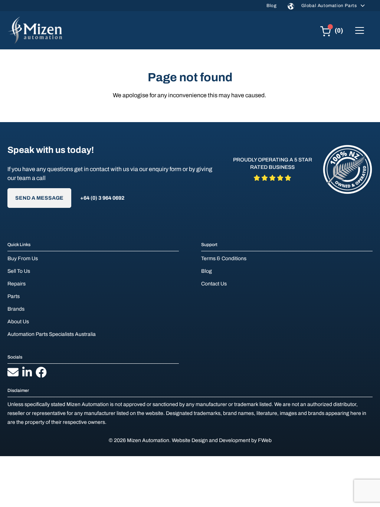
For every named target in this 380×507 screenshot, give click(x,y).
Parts (13, 296)
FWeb (265, 440)
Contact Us (214, 284)
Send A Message (39, 198)
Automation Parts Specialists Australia (51, 334)
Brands (15, 309)
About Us (18, 321)
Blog (271, 5)
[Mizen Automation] (34, 30)
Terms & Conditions (223, 258)
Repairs (16, 284)
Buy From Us (22, 258)
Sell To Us (18, 271)
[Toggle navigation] (360, 30)
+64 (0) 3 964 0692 (102, 198)
